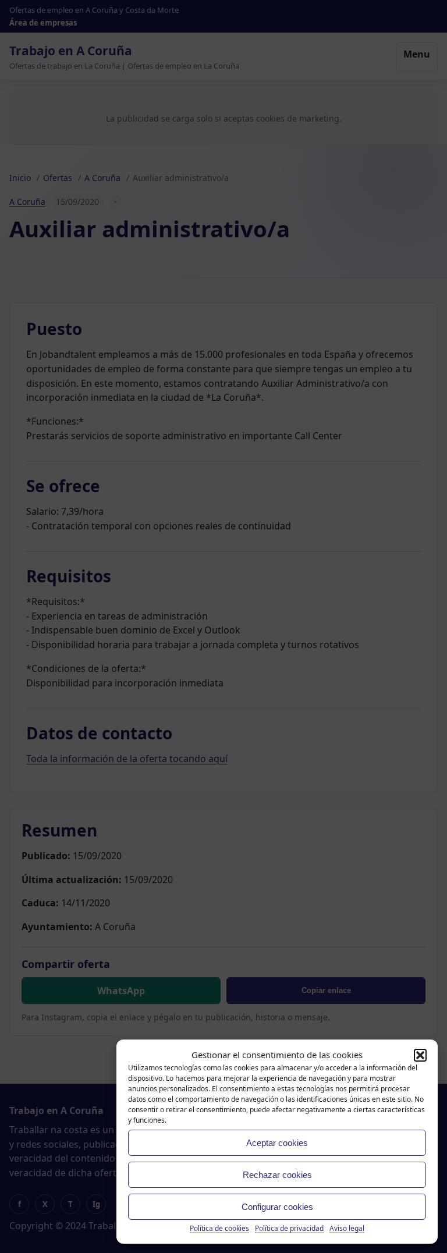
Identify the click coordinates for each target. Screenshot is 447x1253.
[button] (420, 1055)
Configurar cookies (277, 1207)
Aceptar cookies (277, 1143)
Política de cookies (219, 1228)
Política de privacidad (289, 1228)
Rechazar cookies (277, 1175)
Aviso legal (346, 1228)
